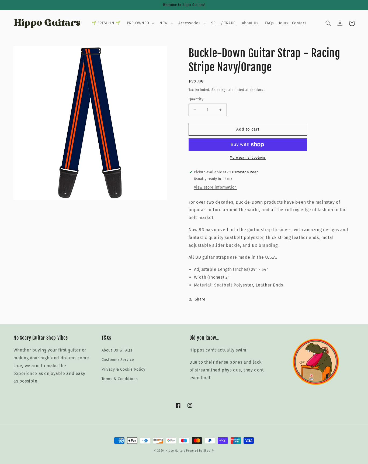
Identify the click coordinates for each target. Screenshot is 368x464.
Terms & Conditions (120, 379)
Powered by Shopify (200, 450)
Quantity (196, 99)
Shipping (218, 90)
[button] (140, 23)
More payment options (248, 157)
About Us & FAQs (117, 350)
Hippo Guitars (175, 450)
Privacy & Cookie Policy (123, 369)
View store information (215, 187)
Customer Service (118, 359)
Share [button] (200, 299)
